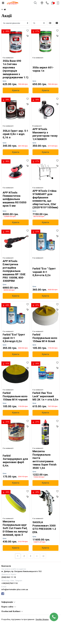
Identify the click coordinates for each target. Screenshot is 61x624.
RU (37, 309)
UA (23, 309)
